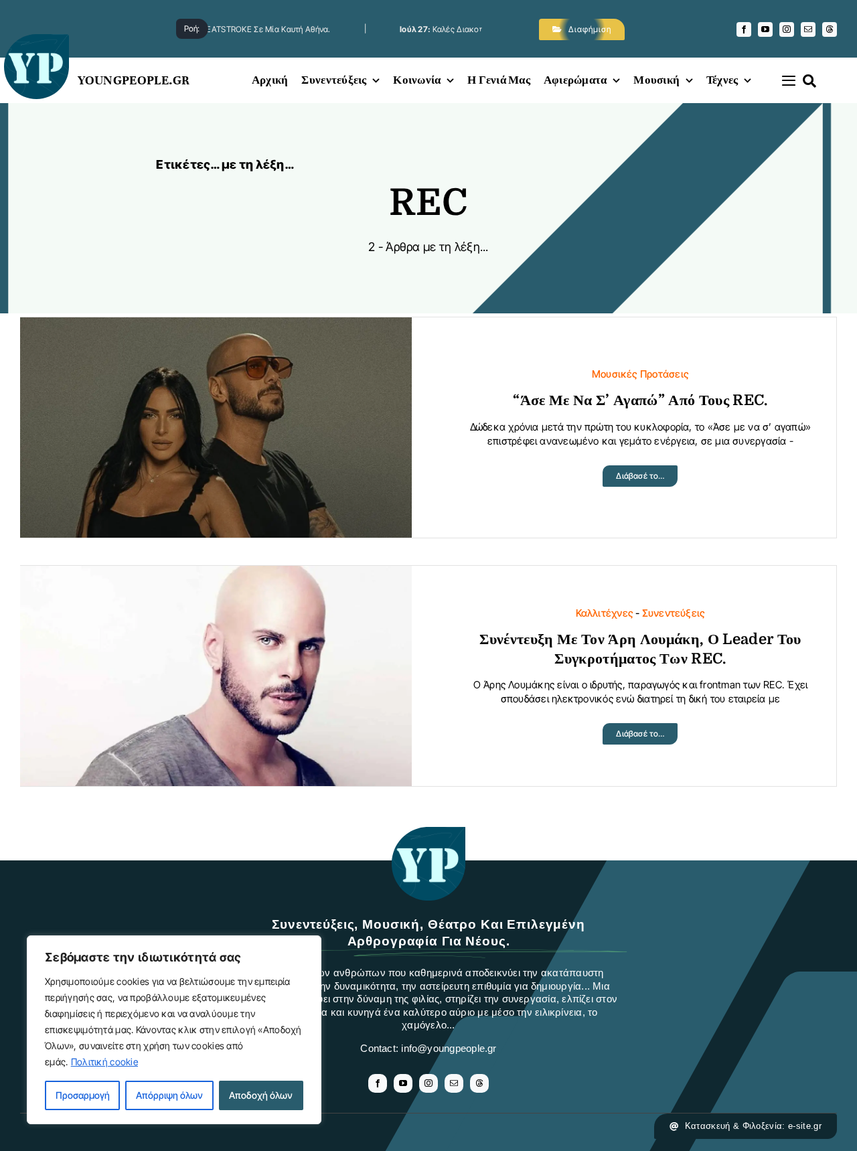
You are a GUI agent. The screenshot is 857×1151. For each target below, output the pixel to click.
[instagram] (786, 29)
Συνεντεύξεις (674, 613)
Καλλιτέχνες (604, 613)
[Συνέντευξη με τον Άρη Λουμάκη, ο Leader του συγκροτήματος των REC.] (216, 576)
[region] (174, 1029)
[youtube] (765, 29)
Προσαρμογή (83, 1095)
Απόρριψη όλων (169, 1095)
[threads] (829, 29)
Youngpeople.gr (134, 80)
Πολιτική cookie (104, 1061)
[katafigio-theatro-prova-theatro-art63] (428, 833)
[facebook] (743, 29)
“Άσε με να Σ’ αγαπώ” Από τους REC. (640, 400)
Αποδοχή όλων (261, 1095)
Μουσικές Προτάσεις (640, 374)
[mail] (808, 29)
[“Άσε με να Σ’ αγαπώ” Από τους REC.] (216, 327)
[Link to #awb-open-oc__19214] (788, 80)
